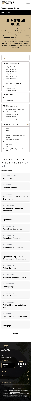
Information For (6, 379)
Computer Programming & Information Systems (15, 136)
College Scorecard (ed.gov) (15, 395)
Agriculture (8, 128)
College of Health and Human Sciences (15, 74)
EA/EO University (12, 393)
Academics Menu (5, 12)
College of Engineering (11, 71)
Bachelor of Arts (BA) (11, 112)
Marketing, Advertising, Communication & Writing (16, 149)
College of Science (10, 81)
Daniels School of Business (12, 86)
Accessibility (5, 393)
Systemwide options (5, 365)
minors (27, 35)
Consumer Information (9, 396)
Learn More (15, 177)
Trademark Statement (15, 392)
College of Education (11, 69)
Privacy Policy (18, 396)
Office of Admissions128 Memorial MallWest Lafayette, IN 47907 (6, 355)
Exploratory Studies (11, 88)
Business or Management (12, 133)
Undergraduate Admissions (10, 8)
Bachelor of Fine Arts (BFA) (12, 114)
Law (7, 146)
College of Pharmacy (11, 78)
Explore (4, 372)
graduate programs (9, 37)
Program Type (10, 106)
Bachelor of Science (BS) (12, 116)
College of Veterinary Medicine (13, 83)
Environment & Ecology (12, 142)
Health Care (9, 144)
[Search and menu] (28, 2)
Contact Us (24, 396)
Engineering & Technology (12, 139)
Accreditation (24, 395)
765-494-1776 (4, 360)
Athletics (8, 130)
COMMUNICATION (6, 382)
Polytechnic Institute (11, 90)
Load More (15, 333)
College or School (11, 63)
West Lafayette (9, 100)
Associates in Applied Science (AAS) (15, 109)
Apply (3, 375)
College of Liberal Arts (11, 76)
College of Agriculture (11, 67)
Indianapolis (9, 98)
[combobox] (15, 57)
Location (8, 94)
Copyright (5, 390)
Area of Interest (10, 125)
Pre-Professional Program (12, 119)
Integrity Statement (21, 393)
